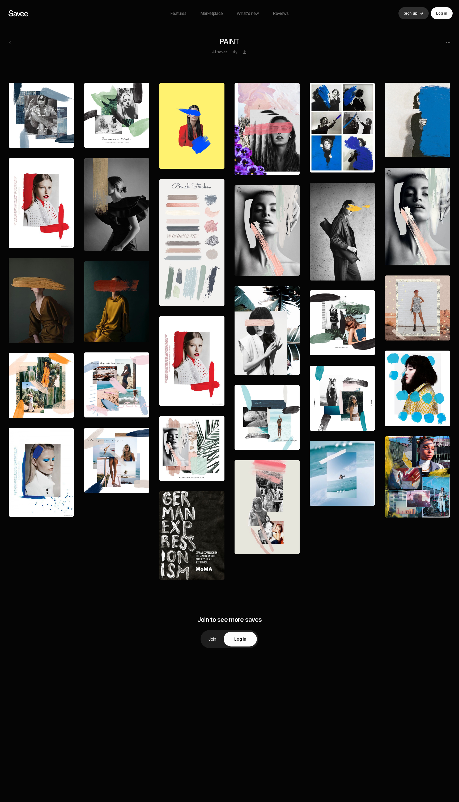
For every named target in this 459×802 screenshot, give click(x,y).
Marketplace (211, 13)
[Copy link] (245, 52)
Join (212, 639)
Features (178, 13)
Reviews (281, 13)
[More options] (448, 42)
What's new (248, 13)
